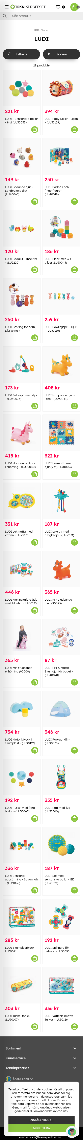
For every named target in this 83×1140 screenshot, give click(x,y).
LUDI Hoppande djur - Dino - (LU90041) (60, 397)
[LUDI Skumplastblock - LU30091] (21, 917)
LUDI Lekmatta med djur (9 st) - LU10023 (58, 465)
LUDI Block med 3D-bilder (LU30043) (58, 260)
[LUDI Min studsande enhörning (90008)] (21, 637)
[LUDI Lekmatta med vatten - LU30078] (21, 501)
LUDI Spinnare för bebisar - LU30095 (57, 949)
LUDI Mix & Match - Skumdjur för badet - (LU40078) (59, 671)
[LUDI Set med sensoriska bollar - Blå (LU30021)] (61, 845)
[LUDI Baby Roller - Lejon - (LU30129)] (61, 88)
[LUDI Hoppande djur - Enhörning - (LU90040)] (21, 433)
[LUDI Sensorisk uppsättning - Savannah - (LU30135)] (21, 845)
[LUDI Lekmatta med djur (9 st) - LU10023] (61, 433)
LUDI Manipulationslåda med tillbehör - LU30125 (21, 601)
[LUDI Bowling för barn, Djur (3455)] (21, 296)
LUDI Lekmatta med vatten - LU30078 (19, 533)
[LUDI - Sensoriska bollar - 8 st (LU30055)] (21, 88)
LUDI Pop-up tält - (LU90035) (57, 741)
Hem (36, 29)
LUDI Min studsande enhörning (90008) (18, 669)
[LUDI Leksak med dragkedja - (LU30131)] (61, 501)
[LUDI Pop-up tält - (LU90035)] (61, 709)
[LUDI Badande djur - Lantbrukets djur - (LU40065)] (21, 156)
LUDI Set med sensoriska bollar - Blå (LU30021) (60, 879)
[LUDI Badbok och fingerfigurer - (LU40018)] (61, 156)
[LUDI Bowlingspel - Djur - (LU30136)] (61, 296)
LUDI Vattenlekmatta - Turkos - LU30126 (60, 1017)
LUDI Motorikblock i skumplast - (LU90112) (20, 741)
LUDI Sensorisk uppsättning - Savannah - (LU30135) (21, 879)
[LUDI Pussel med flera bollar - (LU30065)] (21, 777)
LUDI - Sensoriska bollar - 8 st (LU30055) (21, 120)
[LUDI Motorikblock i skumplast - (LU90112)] (21, 709)
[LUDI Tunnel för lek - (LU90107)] (21, 985)
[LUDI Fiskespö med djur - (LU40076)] (21, 364)
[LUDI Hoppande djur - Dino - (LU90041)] (61, 364)
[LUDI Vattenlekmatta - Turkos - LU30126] (61, 985)
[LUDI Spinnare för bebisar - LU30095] (61, 917)
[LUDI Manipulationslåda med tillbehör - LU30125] (21, 569)
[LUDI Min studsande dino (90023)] (61, 569)
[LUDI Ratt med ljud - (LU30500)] (61, 777)
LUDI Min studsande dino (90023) (58, 601)
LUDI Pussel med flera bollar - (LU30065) (20, 809)
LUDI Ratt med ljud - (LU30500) (58, 809)
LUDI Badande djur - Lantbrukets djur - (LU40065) (19, 190)
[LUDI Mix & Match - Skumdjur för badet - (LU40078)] (61, 637)
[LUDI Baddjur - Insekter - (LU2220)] (21, 228)
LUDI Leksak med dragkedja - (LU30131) (59, 533)
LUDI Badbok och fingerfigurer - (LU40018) (57, 190)
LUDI (45, 29)
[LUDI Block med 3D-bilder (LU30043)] (61, 228)
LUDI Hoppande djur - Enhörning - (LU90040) (20, 465)
